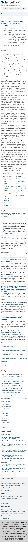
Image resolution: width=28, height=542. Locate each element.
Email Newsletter (7, 488)
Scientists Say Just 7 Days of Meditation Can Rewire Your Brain (13, 472)
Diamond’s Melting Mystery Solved (11, 395)
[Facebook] (9, 45)
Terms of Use (23, 524)
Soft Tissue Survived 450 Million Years (12, 386)
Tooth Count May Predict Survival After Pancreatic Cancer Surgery (12, 437)
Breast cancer (21, 181)
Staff (11, 522)
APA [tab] (18, 238)
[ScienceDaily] (10, 2)
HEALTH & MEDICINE (5, 401)
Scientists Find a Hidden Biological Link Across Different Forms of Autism (13, 351)
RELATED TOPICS (6, 173)
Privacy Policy (5, 524)
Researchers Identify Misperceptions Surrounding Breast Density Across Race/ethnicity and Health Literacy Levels (12, 332)
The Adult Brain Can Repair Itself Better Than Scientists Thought (13, 459)
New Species (7, 203)
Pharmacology (6, 404)
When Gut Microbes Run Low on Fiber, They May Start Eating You (13, 468)
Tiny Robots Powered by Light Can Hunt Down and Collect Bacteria (14, 444)
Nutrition (6, 183)
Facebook (5, 501)
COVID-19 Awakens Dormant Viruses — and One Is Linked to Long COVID (13, 465)
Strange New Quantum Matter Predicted (12, 379)
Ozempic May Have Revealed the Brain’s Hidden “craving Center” (12, 455)
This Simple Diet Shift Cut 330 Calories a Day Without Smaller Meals (13, 273)
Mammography (21, 179)
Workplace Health (8, 186)
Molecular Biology (8, 205)
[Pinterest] (14, 45)
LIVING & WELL (4, 420)
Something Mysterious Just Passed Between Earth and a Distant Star (14, 355)
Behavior (4, 418)
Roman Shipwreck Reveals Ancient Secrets (13, 377)
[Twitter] (11, 45)
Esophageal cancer (21, 196)
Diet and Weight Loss (8, 180)
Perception (5, 413)
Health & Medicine (7, 176)
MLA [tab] (13, 238)
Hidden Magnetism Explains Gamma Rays (13, 381)
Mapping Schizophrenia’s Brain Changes (12, 390)
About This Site (5, 522)
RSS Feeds (6, 490)
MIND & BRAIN (4, 411)
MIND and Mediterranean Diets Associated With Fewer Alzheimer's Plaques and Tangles (14, 303)
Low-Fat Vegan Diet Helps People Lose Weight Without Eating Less (13, 260)
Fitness (4, 425)
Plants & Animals (6, 193)
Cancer (20, 176)
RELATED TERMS (19, 173)
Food (5, 196)
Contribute (17, 522)
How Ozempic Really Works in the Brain (12, 388)
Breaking (3, 371)
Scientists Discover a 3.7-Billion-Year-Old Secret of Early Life (14, 364)
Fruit (19, 184)
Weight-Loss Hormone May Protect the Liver (13, 374)
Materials (3, 213)
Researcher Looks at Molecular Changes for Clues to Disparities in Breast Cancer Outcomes (13, 317)
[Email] (18, 45)
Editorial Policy (14, 524)
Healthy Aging (5, 409)
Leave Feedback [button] (7, 516)
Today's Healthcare (6, 189)
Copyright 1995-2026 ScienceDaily (11, 526)
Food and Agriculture (6, 199)
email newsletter (20, 9)
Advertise (23, 522)
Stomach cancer (22, 186)
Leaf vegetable (21, 193)
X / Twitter (5, 503)
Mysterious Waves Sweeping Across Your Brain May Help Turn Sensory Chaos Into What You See (14, 451)
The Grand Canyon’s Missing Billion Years (13, 383)
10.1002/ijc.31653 (7, 233)
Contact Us (6, 518)
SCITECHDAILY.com (11, 346)
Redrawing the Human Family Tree (11, 392)
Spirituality (5, 415)
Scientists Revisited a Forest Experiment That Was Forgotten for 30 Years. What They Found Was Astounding (14, 360)
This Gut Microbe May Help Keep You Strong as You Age (14, 441)
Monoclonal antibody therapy (22, 189)
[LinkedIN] (16, 45)
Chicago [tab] (23, 238)
